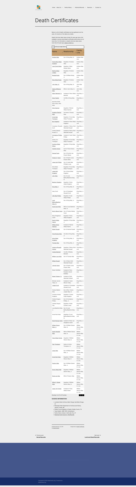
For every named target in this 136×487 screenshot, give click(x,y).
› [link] (83, 395)
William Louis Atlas (57, 256)
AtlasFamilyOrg (56, 428)
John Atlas (54, 176)
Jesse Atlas (55, 350)
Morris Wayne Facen (57, 211)
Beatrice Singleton (56, 182)
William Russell (56, 261)
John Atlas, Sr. (55, 84)
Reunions (89, 7)
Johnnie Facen (56, 265)
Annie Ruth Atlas (56, 357)
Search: (64, 46)
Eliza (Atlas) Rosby (56, 80)
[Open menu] (62, 7)
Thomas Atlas (55, 243)
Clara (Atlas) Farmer (57, 338)
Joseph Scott (55, 285)
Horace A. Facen (56, 157)
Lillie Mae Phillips (56, 195)
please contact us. (69, 43)
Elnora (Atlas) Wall (56, 369)
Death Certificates (80, 426)
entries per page (58, 46)
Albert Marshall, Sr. (57, 93)
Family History (68, 7)
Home (53, 7)
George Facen (55, 153)
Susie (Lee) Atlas (56, 206)
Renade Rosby (55, 75)
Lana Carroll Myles (57, 66)
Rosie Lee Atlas (56, 376)
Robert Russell (56, 229)
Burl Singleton (55, 121)
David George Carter (57, 320)
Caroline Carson (56, 148)
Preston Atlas (55, 363)
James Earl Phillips (57, 162)
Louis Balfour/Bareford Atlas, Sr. (56, 202)
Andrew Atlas (55, 57)
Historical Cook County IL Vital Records (64, 414)
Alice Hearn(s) (55, 108)
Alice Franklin (55, 98)
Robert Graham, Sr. (57, 276)
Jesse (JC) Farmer (56, 388)
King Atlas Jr (55, 186)
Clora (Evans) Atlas (57, 234)
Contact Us (98, 7)
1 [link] (81, 395)
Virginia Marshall (56, 252)
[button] (62, 52)
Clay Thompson (56, 344)
